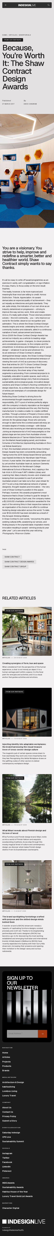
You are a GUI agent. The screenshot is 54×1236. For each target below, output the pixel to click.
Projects (6, 1061)
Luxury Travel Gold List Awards (17, 1196)
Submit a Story (9, 1120)
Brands (5, 1070)
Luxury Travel (9, 1095)
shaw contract (12, 557)
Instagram (7, 1153)
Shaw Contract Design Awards (19, 562)
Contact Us (7, 1112)
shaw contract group (15, 566)
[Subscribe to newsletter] (42, 1034)
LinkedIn (6, 1166)
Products (6, 1066)
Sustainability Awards (13, 1187)
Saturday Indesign (11, 1132)
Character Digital (10, 1208)
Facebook (7, 1162)
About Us (6, 1107)
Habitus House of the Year (15, 1191)
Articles (6, 1057)
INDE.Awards (8, 1183)
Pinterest (6, 1171)
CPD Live (6, 1137)
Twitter (6, 1158)
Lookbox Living (9, 1091)
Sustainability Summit (13, 1141)
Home (5, 1052)
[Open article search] (49, 5)
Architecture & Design (13, 1082)
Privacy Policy (9, 1116)
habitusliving (8, 1086)
